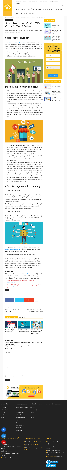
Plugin (17, 420)
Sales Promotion (13, 290)
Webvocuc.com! (31, 274)
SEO (39, 9)
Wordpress (19, 430)
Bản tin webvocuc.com (22, 407)
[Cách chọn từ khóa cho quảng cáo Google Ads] (47, 25)
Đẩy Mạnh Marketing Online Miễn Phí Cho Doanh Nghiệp (36, 331)
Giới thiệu (18, 1)
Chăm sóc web (44, 1)
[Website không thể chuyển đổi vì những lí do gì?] (47, 32)
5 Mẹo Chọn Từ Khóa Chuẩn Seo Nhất (13, 310)
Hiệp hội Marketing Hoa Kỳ (16, 42)
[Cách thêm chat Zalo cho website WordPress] (47, 86)
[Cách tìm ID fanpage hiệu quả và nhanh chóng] (47, 99)
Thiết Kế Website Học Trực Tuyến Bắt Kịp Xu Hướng (35, 310)
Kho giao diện (34, 410)
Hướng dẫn (19, 415)
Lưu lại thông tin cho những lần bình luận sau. (19, 376)
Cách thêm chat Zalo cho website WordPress (56, 86)
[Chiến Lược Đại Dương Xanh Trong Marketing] (24, 324)
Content (18, 410)
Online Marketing (21, 13)
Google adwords (54, 1)
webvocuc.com (16, 287)
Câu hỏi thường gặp (6, 420)
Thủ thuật (31, 13)
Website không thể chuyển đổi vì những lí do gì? (56, 32)
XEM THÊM (22, 317)
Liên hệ (18, 3)
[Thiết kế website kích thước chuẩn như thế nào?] (47, 92)
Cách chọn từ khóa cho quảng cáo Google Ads (56, 25)
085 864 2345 (37, 442)
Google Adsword (48, 9)
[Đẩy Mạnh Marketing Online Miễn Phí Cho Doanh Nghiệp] (37, 324)
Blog (17, 9)
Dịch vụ (3, 412)
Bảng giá (32, 407)
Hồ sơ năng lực (5, 410)
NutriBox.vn (59, 456)
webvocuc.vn (11, 282)
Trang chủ (7, 17)
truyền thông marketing (13, 249)
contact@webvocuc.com (12, 458)
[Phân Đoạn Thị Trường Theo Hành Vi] (11, 324)
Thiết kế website (33, 1)
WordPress (58, 9)
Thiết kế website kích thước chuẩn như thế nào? (57, 93)
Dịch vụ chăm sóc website (54, 450)
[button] (62, 5)
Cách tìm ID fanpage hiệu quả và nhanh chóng (56, 99)
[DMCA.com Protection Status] (51, 467)
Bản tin (23, 9)
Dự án (24, 1)
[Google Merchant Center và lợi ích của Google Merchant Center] (47, 38)
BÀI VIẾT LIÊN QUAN (11, 317)
